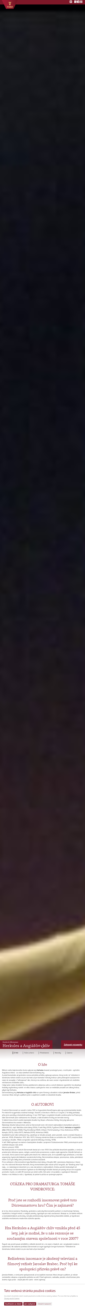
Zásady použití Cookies (11, 1299)
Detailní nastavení (44, 1304)
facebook (78, 2)
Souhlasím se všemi (13, 1304)
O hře (16, 1053)
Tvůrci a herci (29, 1053)
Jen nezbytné (29, 1304)
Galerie (69, 1053)
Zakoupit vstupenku (73, 1044)
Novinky (58, 1053)
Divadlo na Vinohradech (10, 4)
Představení (44, 1053)
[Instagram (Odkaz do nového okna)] (81, 2)
